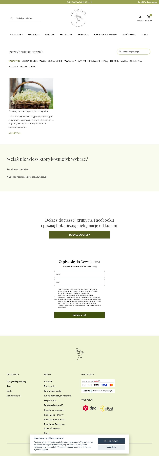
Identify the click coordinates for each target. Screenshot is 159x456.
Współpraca (129, 34)
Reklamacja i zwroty (53, 414)
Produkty (15, 34)
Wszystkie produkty (16, 381)
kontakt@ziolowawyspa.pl (147, 2)
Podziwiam (94, 61)
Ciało (9, 391)
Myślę (105, 61)
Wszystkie (14, 61)
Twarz (10, 386)
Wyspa (124, 61)
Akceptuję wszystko (111, 441)
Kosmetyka (136, 61)
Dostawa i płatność (53, 405)
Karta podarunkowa (105, 34)
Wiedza (49, 34)
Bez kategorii (55, 61)
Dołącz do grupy (79, 234)
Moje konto (49, 386)
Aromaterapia (13, 395)
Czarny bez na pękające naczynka (28, 111)
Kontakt (48, 381)
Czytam (82, 61)
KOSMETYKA (14, 133)
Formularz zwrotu (52, 391)
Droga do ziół (30, 61)
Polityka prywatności (54, 419)
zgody (45, 450)
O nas (145, 34)
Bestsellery (66, 34)
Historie (114, 61)
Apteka (23, 66)
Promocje (83, 34)
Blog (46, 433)
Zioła (32, 66)
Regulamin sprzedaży (54, 410)
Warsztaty (34, 34)
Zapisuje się (79, 315)
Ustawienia (111, 447)
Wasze (43, 61)
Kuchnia (13, 66)
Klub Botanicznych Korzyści (57, 395)
